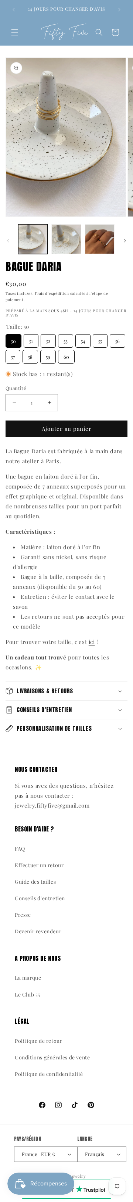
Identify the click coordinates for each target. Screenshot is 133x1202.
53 (66, 339)
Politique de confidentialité (49, 1073)
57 (13, 355)
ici (92, 641)
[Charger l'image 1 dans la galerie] (33, 239)
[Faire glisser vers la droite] (125, 241)
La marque (28, 977)
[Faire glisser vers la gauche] (8, 241)
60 (66, 355)
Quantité (16, 388)
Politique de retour (38, 1040)
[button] (15, 32)
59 (48, 355)
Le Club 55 (27, 994)
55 (100, 339)
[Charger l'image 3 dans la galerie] (100, 239)
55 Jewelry (75, 1176)
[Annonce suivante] (119, 9)
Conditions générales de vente (52, 1057)
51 (31, 339)
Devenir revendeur (38, 931)
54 (83, 339)
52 (48, 339)
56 (117, 339)
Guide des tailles (35, 881)
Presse (23, 914)
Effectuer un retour (39, 865)
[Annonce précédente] (14, 9)
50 (13, 339)
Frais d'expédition (52, 293)
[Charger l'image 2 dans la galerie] (66, 239)
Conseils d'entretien (40, 898)
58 (30, 355)
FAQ (20, 848)
